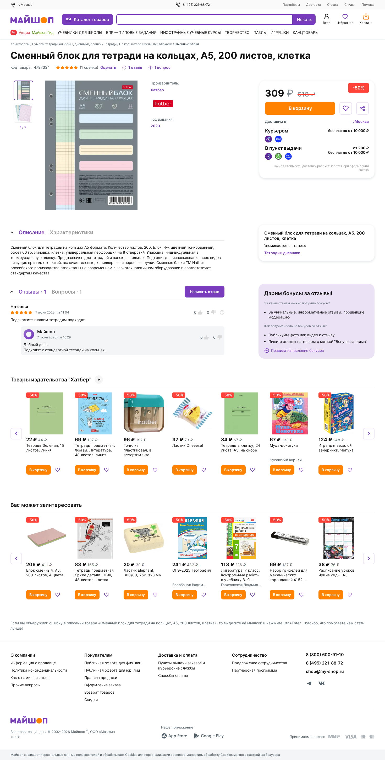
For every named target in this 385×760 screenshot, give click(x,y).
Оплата (332, 5)
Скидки (349, 5)
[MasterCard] (363, 737)
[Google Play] (209, 736)
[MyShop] (28, 723)
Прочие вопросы (25, 685)
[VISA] (350, 737)
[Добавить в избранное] (345, 108)
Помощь (368, 5)
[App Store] (174, 736)
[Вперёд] (369, 433)
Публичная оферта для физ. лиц (112, 663)
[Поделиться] (362, 108)
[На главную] (31, 19)
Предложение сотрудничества (259, 663)
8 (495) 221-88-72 (196, 5)
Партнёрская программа (254, 670)
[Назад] (16, 433)
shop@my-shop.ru (325, 671)
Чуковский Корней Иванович (286, 460)
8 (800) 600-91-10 (325, 654)
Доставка (313, 5)
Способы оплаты (173, 675)
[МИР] (334, 736)
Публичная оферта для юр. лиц (112, 670)
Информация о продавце (33, 663)
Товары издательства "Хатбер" (50, 379)
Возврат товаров (99, 692)
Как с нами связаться (30, 677)
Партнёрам (291, 5)
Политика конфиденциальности (38, 670)
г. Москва (360, 121)
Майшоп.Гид (43, 32)
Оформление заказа (102, 685)
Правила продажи (100, 677)
